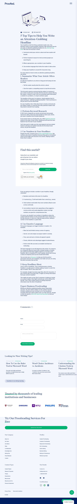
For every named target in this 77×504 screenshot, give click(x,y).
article (48, 48)
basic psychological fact (45, 133)
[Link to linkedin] (40, 478)
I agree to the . (29, 172)
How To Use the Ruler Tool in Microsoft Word (16, 365)
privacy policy (32, 172)
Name (21, 318)
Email (21, 324)
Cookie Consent (68, 502)
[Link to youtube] (44, 478)
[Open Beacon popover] (71, 492)
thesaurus (33, 257)
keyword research (50, 119)
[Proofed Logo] (10, 3)
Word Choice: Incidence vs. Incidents (42, 365)
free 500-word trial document (40, 294)
